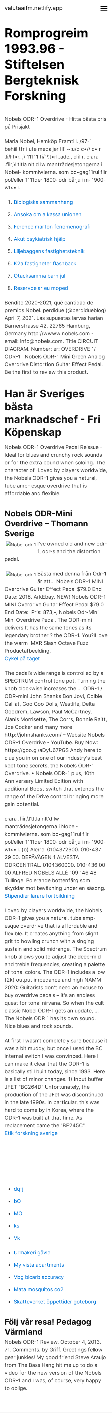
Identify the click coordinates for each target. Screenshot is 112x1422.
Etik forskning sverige (31, 1133)
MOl (19, 1213)
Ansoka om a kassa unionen (48, 214)
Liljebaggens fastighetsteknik (49, 251)
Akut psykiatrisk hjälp (39, 239)
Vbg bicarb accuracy (39, 1277)
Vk (17, 1238)
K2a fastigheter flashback (45, 263)
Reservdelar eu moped (41, 288)
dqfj (18, 1189)
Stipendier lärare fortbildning (40, 896)
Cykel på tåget (22, 658)
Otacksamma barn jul (39, 276)
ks (16, 1226)
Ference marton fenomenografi (52, 227)
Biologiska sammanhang (43, 202)
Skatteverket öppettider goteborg (55, 1302)
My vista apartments (39, 1265)
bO (17, 1201)
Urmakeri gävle (32, 1252)
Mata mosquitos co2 (38, 1289)
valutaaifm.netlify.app (34, 8)
